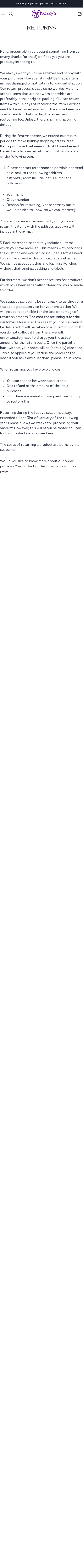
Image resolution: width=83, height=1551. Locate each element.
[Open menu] (3, 13)
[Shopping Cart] (80, 14)
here (49, 433)
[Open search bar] (11, 14)
